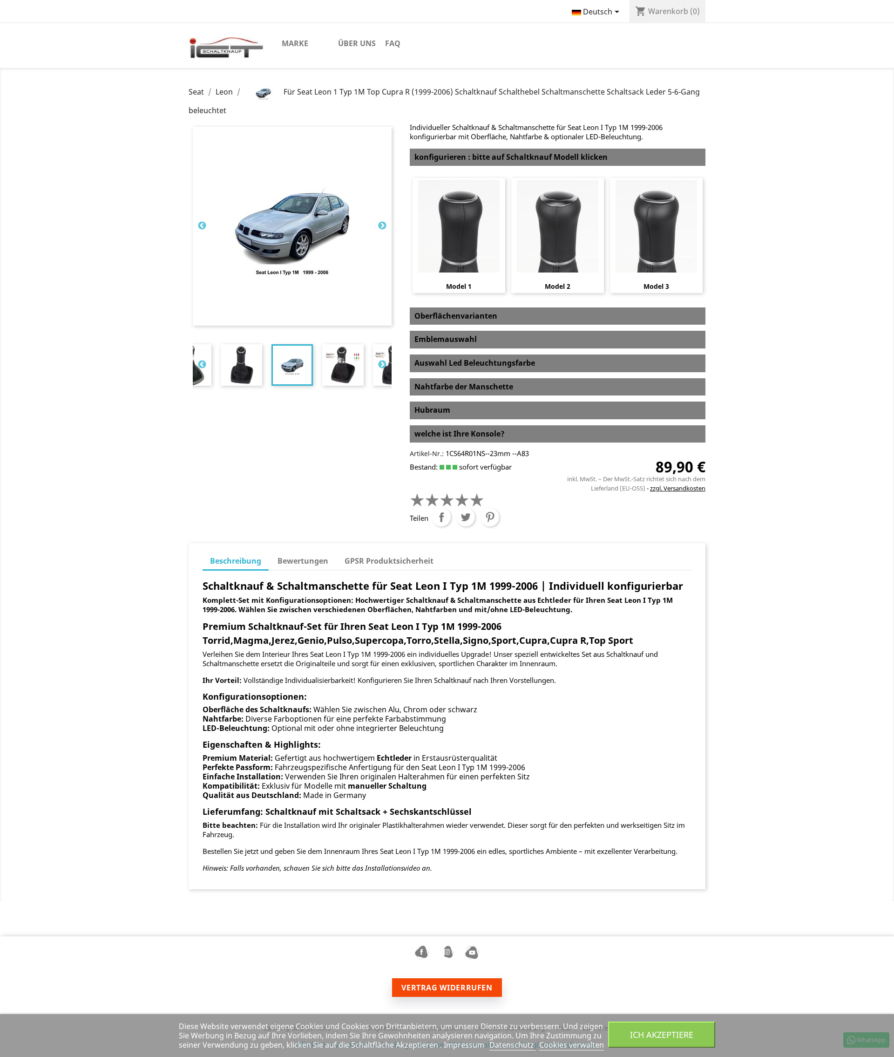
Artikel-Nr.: (427, 453)
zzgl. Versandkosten (677, 488)
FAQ (392, 43)
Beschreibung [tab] (235, 561)
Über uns (357, 43)
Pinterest (490, 517)
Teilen (441, 517)
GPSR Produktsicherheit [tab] (389, 561)
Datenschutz (512, 1045)
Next (382, 226)
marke (295, 43)
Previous (202, 226)
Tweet (465, 517)
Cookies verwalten (571, 1045)
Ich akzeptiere (661, 1034)
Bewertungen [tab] (303, 561)
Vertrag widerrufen (447, 987)
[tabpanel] (292, 365)
